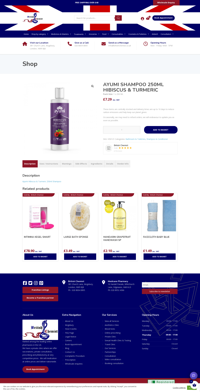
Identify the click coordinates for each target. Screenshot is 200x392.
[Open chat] (194, 376)
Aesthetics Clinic (112, 325)
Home (26, 34)
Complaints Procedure (75, 356)
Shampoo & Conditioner (157, 139)
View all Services (112, 321)
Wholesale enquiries (74, 363)
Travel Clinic (110, 344)
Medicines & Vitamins (60, 34)
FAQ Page (69, 333)
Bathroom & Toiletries (135, 139)
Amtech (155, 34)
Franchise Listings (40, 290)
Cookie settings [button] (179, 387)
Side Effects (81, 163)
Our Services (110, 348)
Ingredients (96, 163)
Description (30, 163)
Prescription (70, 359)
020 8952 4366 (117, 290)
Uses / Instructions (48, 163)
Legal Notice (70, 336)
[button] (92, 86)
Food (104, 34)
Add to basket (160, 129)
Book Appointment (163, 18)
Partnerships (110, 352)
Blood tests (110, 329)
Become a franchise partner (40, 298)
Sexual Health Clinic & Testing (118, 340)
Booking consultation (114, 363)
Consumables (117, 34)
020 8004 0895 (78, 290)
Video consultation (113, 359)
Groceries (93, 34)
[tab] (30, 163)
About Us (69, 321)
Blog (67, 348)
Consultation (166, 34)
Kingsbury (69, 325)
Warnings (66, 163)
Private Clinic (110, 336)
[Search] (118, 18)
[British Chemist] (32, 18)
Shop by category (38, 34)
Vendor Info (123, 163)
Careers (68, 340)
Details (109, 163)
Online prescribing (112, 333)
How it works (71, 329)
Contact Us (70, 352)
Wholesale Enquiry (166, 2)
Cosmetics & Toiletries (137, 34)
